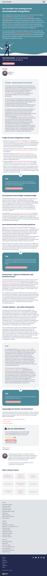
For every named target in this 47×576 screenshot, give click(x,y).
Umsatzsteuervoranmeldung (8, 550)
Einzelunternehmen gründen (8, 524)
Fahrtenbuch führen (6, 545)
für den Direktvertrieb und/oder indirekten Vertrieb (24, 150)
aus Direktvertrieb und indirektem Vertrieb (17, 229)
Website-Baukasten (6, 551)
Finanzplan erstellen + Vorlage (8, 511)
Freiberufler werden (6, 528)
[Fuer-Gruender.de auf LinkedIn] (44, 557)
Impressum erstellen (6, 535)
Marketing (20, 358)
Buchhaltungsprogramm (7, 541)
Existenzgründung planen (7, 504)
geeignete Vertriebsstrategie (23, 142)
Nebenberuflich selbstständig (8, 516)
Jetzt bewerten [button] (11, 440)
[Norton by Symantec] (5, 574)
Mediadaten (4, 565)
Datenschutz (4, 562)
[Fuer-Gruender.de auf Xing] (33, 557)
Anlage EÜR (4, 523)
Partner (3, 564)
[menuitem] (23, 504)
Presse (3, 567)
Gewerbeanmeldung (6, 530)
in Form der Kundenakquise (23, 33)
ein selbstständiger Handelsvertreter (21, 162)
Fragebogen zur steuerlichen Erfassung (10, 526)
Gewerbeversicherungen (7, 531)
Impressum (4, 560)
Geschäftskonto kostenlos (7, 533)
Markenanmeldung (6, 514)
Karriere (3, 558)
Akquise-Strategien (8, 423)
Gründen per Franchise (6, 509)
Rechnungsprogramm (6, 548)
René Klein (10, 73)
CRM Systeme (5, 543)
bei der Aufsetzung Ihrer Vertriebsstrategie (21, 213)
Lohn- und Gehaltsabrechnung (8, 546)
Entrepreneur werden (6, 506)
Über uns (4, 557)
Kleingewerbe (5, 513)
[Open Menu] (43, 2)
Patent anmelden (5, 518)
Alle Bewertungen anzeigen (11, 442)
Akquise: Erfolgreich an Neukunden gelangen (14, 419)
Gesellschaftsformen (6, 508)
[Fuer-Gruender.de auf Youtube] (36, 557)
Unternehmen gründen (7, 536)
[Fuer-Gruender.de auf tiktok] (38, 557)
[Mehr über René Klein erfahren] (5, 73)
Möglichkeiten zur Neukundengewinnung (24, 153)
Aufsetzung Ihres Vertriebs (24, 349)
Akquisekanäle (7, 421)
